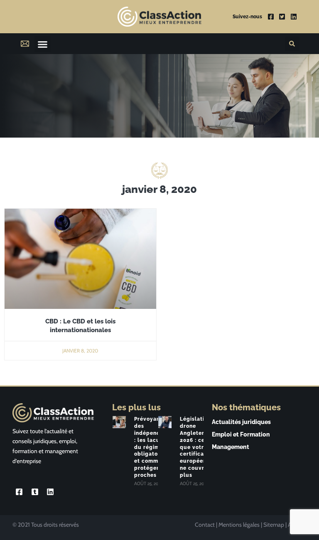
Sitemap (273, 524)
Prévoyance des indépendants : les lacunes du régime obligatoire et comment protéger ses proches (153, 447)
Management (230, 447)
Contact (205, 524)
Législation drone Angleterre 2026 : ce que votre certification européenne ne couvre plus (197, 447)
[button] (42, 44)
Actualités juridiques (241, 422)
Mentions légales (239, 524)
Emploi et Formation (241, 434)
